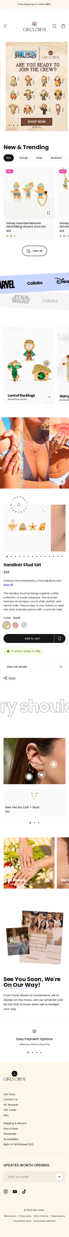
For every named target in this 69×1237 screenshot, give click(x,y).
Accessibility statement (45, 1221)
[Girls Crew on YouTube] (15, 1191)
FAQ (6, 1115)
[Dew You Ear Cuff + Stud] (34, 795)
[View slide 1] (30, 823)
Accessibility (11, 1139)
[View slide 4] (41, 1052)
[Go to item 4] (20, 556)
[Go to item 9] (41, 556)
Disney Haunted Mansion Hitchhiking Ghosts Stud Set (26, 224)
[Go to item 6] (28, 556)
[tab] (9, 157)
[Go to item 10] (45, 556)
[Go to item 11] (49, 556)
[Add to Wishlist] (48, 212)
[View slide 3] (39, 823)
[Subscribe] (59, 1176)
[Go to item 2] (11, 556)
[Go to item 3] (15, 556)
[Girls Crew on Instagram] (6, 1191)
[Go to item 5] (24, 556)
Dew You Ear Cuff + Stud (22, 807)
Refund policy (10, 1216)
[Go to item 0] (7, 556)
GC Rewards (11, 1105)
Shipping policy (58, 1216)
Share (12, 678)
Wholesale (10, 1134)
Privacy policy (25, 1216)
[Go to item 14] (62, 556)
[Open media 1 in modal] (43, 511)
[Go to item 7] (32, 556)
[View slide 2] (34, 823)
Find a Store (11, 1128)
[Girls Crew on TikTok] (24, 1191)
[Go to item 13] (58, 556)
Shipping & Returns (15, 1123)
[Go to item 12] (53, 556)
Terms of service (41, 1216)
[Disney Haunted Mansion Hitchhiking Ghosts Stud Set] (29, 193)
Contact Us (11, 1099)
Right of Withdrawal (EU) (19, 1144)
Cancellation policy (22, 1221)
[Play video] (34, 454)
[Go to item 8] (36, 556)
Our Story (9, 1094)
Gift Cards (10, 1110)
